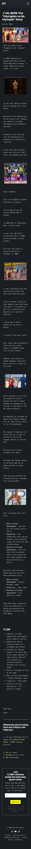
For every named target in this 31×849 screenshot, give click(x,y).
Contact (8, 835)
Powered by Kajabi (15, 844)
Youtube (9, 755)
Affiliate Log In (19, 835)
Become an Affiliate (12, 837)
